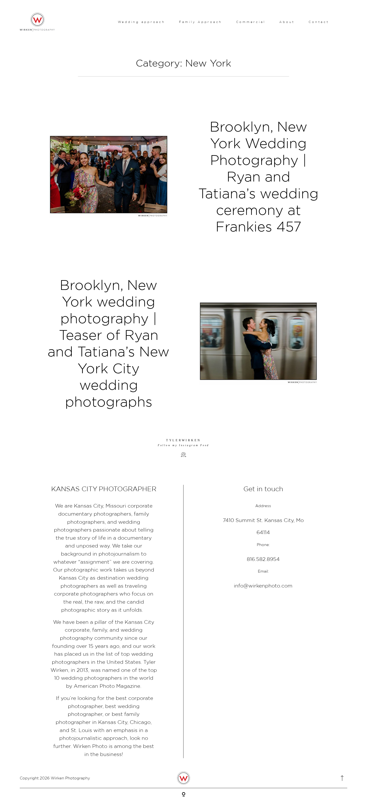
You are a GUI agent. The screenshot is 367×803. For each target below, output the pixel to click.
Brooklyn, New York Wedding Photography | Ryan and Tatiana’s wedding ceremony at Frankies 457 (258, 176)
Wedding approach (141, 22)
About (287, 22)
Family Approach (200, 22)
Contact (319, 22)
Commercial (251, 22)
